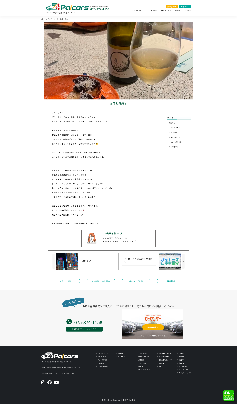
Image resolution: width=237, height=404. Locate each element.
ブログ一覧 (54, 19)
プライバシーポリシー (186, 373)
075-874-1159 (68, 373)
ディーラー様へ (183, 370)
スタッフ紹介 (102, 357)
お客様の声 (101, 363)
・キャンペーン (172, 132)
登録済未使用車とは (165, 353)
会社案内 (187, 10)
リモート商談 (142, 353)
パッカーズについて (139, 10)
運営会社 (181, 357)
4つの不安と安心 (103, 366)
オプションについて (144, 370)
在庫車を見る (153, 327)
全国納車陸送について (165, 360)
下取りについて (143, 363)
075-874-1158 (99, 9)
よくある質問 (183, 366)
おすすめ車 (121, 357)
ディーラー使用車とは (165, 357)
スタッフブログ (102, 360)
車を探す (154, 10)
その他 (177, 10)
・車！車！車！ (172, 147)
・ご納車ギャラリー (174, 127)
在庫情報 (120, 353)
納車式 (161, 366)
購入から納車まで (143, 357)
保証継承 (161, 363)
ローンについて (143, 366)
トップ (46, 19)
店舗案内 (181, 353)
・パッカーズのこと (174, 142)
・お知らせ (171, 123)
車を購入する (166, 10)
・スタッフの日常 (173, 137)
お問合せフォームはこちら (84, 329)
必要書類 (141, 360)
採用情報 (181, 360)
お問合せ (181, 363)
